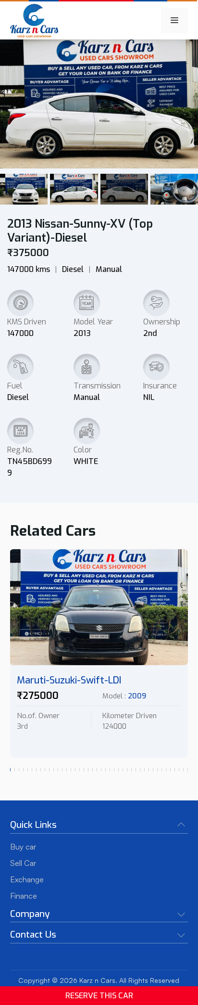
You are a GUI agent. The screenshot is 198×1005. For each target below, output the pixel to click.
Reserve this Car (99, 996)
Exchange (27, 879)
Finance (23, 896)
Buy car (23, 846)
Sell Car (23, 863)
